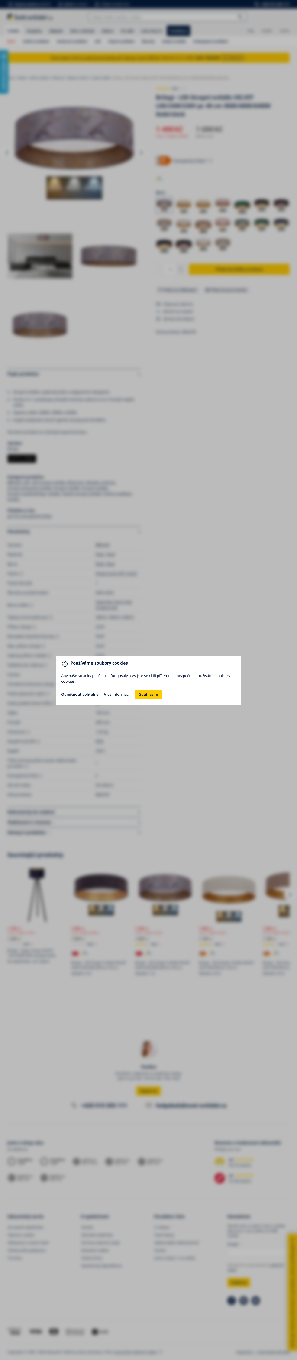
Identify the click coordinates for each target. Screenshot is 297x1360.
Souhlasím (148, 694)
